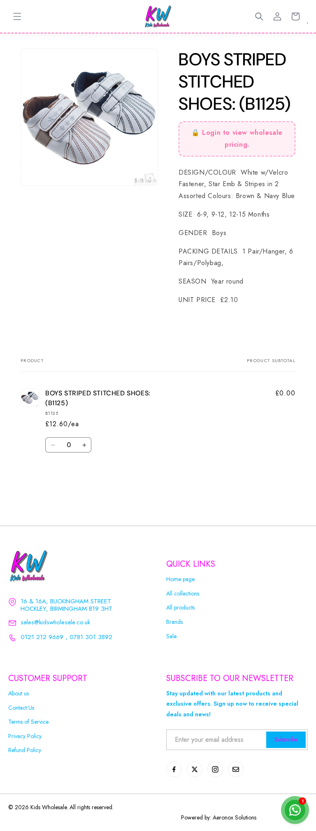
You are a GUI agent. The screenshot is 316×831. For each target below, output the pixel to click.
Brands (174, 622)
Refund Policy (24, 750)
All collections (182, 594)
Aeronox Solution (233, 817)
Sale (171, 636)
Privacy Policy (25, 736)
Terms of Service (28, 722)
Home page (180, 579)
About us (18, 693)
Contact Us (21, 708)
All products (180, 608)
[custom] (174, 769)
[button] (17, 16)
